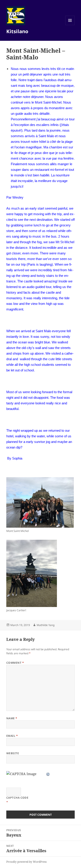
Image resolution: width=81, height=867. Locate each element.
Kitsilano (17, 31)
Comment (15, 663)
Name (11, 718)
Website (12, 753)
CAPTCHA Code (17, 798)
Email (12, 736)
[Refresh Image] (48, 774)
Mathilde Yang (45, 625)
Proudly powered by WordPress (26, 862)
